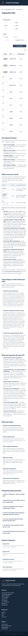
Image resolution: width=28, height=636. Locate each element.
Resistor (20, 411)
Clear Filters (20, 46)
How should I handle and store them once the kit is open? (14, 532)
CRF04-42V (13, 59)
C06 (11, 92)
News (3, 613)
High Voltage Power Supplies (8, 592)
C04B (11, 111)
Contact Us (4, 616)
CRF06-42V (13, 65)
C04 (11, 78)
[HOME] (2, 9)
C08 (11, 98)
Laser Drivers (4, 598)
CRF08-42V (13, 72)
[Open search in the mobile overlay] (23, 2)
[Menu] (25, 2)
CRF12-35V (13, 85)
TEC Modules (4, 600)
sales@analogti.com (8, 153)
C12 (11, 105)
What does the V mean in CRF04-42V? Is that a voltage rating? (14, 501)
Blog (3, 615)
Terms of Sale (4, 624)
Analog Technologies (12, 3)
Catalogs (3, 612)
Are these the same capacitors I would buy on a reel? (13, 525)
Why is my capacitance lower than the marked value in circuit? (13, 507)
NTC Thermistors (5, 601)
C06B (11, 118)
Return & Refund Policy (6, 625)
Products (4, 590)
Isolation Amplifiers (6, 595)
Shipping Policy (5, 627)
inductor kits (6, 412)
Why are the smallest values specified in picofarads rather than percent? (13, 513)
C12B (11, 131)
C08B (11, 125)
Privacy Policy (5, 628)
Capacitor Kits (5, 604)
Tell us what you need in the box (13, 271)
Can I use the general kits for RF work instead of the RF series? (13, 519)
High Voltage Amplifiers (7, 594)
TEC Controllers (5, 597)
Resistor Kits (4, 603)
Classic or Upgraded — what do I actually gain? (13, 495)
